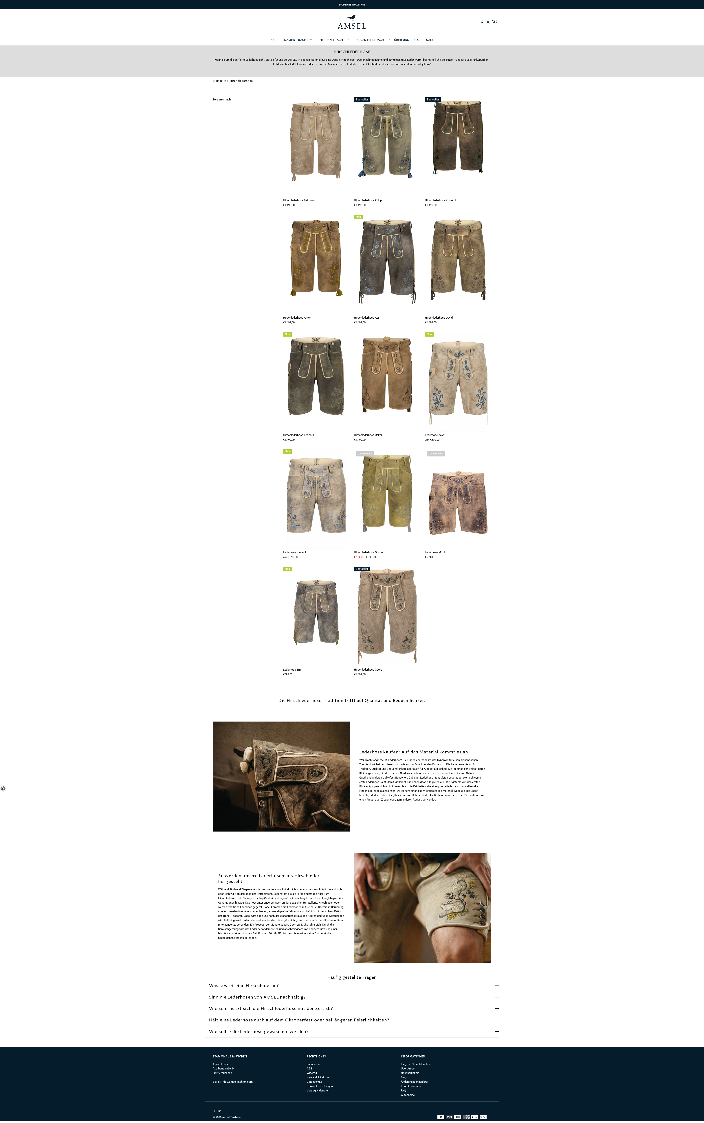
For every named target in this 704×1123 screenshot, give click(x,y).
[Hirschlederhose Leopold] (316, 382)
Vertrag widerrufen (318, 1090)
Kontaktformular (411, 1086)
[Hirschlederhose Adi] (387, 264)
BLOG (418, 40)
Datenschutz (314, 1081)
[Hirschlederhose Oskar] (387, 382)
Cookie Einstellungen (320, 1086)
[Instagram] (219, 1111)
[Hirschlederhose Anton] (316, 264)
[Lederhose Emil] (316, 616)
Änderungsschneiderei (414, 1081)
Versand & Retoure (318, 1077)
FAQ (403, 1090)
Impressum (313, 1064)
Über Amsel (408, 1068)
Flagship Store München (415, 1064)
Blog (403, 1077)
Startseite (219, 80)
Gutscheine (408, 1095)
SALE (430, 40)
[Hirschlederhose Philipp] (387, 147)
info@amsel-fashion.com (237, 1081)
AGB (309, 1068)
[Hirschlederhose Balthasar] (316, 147)
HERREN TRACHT (332, 40)
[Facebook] (214, 1111)
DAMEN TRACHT (296, 40)
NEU (273, 40)
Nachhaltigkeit (410, 1073)
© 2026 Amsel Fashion (227, 1117)
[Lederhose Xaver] (458, 382)
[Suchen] (482, 21)
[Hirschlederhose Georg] (387, 616)
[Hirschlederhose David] (458, 264)
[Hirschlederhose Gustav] (387, 499)
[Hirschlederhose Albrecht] (458, 147)
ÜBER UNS (401, 40)
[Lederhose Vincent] (316, 499)
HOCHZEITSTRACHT (371, 40)
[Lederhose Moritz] (458, 499)
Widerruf (312, 1073)
